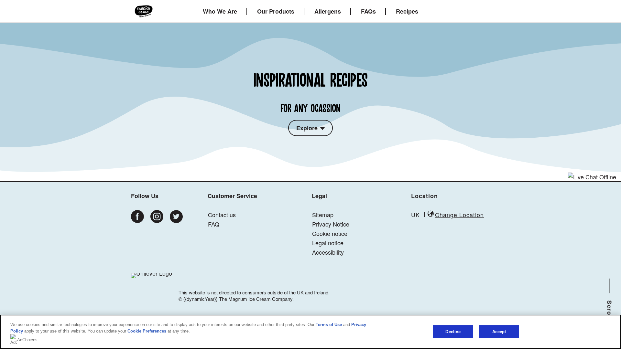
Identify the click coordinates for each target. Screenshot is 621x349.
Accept (499, 331)
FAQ (213, 224)
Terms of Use (329, 324)
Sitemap (322, 214)
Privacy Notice (330, 224)
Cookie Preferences (146, 331)
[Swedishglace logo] (143, 11)
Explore (307, 128)
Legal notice (327, 242)
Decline (453, 331)
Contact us (222, 214)
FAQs (368, 11)
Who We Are (220, 11)
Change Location (459, 214)
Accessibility (328, 252)
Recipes (407, 11)
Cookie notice (329, 233)
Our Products (275, 11)
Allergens (327, 11)
